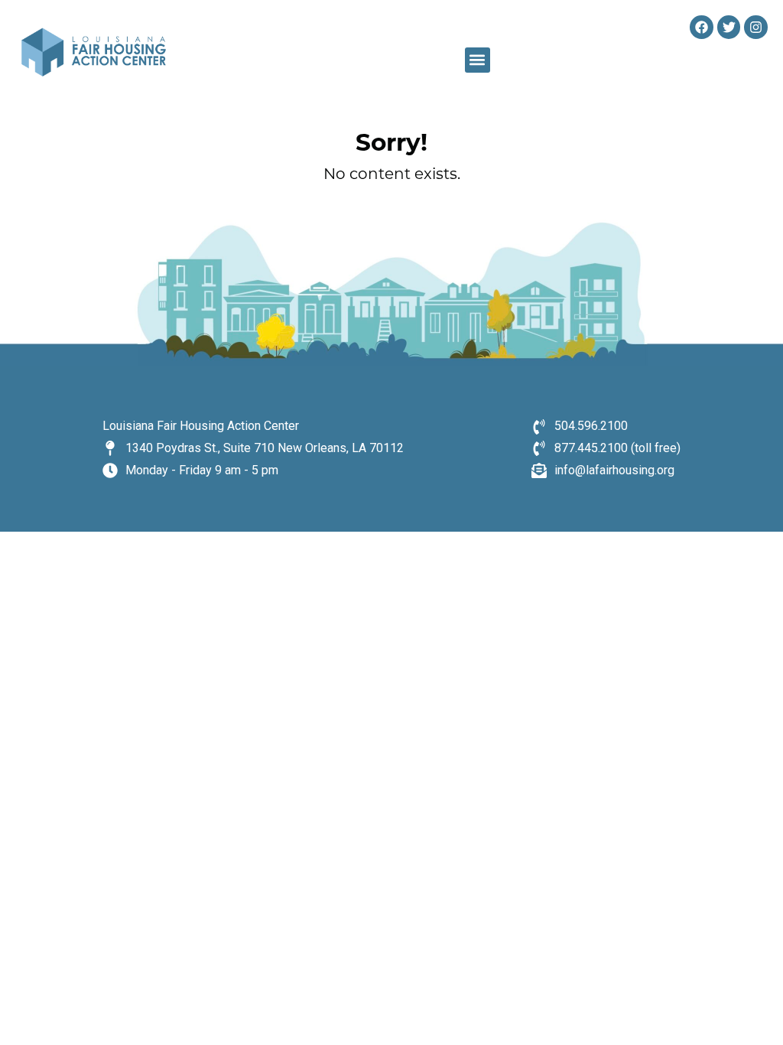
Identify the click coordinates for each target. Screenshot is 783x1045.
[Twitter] (729, 27)
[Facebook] (701, 27)
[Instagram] (756, 27)
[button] (477, 60)
